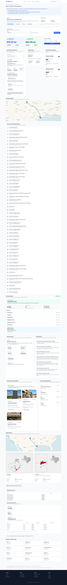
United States (11, 4)
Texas (14, 4)
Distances (37, 1)
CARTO (60, 120)
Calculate (52, 43)
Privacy (49, 576)
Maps (29, 1)
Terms (49, 575)
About (49, 574)
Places (25, 1)
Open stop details (11, 409)
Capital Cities (8, 576)
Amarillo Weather (49, 69)
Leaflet (52, 120)
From (8, 31)
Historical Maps (22, 576)
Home (7, 4)
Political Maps (22, 575)
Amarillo (37, 474)
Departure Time (9, 54)
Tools (33, 1)
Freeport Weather (50, 56)
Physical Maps (22, 574)
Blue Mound (30, 56)
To (30, 31)
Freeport (17, 4)
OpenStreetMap (56, 120)
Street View (36, 576)
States (7, 575)
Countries (7, 574)
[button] (40, 117)
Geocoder (35, 575)
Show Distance (57, 32)
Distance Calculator (37, 574)
